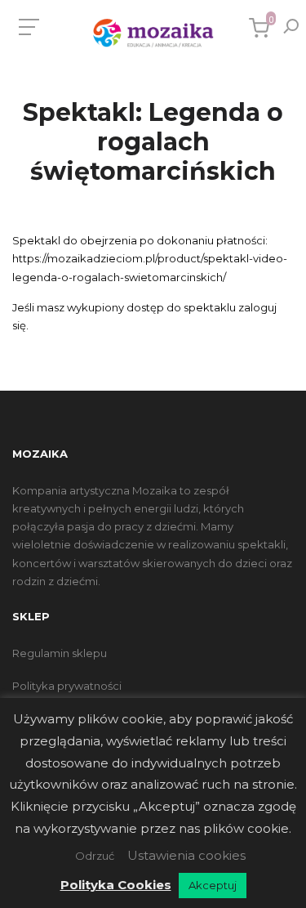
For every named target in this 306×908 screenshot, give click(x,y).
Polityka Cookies (115, 884)
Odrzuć (94, 855)
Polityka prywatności (67, 685)
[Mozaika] (153, 33)
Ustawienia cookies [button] (186, 855)
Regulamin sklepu (59, 653)
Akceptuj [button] (212, 885)
